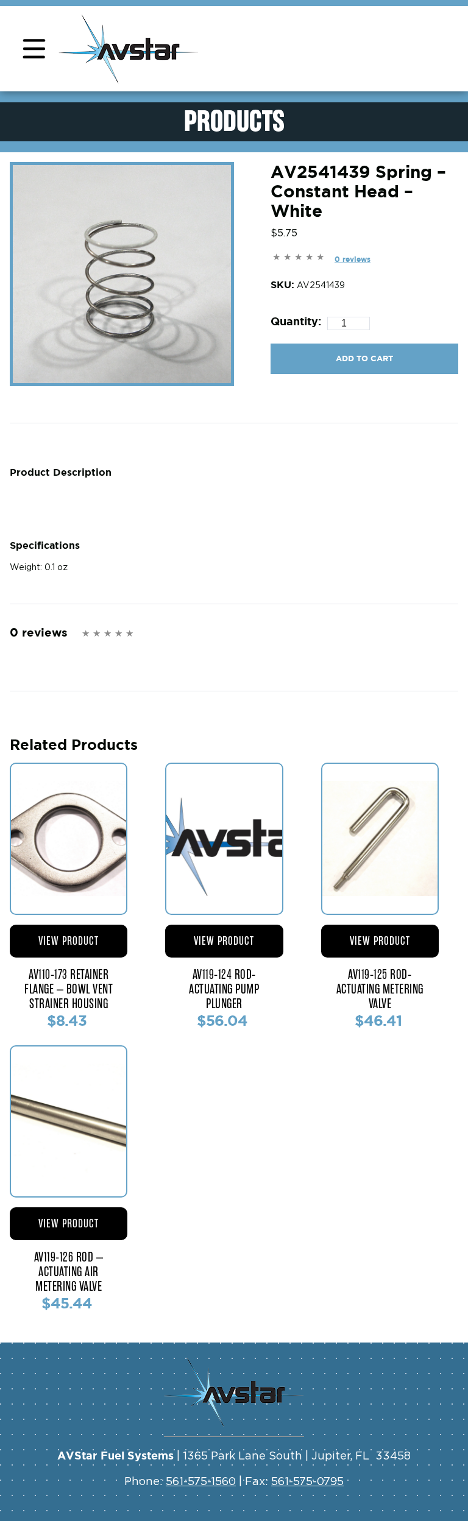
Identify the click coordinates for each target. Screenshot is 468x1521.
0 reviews (352, 259)
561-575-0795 (307, 1482)
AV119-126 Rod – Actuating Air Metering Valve (69, 1272)
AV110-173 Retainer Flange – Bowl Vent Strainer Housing (68, 989)
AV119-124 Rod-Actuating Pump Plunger (224, 989)
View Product (68, 941)
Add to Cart (364, 358)
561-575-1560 (201, 1482)
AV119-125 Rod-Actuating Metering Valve (380, 989)
